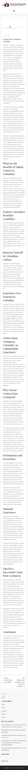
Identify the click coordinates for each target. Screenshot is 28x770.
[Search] (3, 697)
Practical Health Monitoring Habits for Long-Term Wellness (13, 749)
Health (3, 707)
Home (3, 704)
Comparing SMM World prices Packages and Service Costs (13, 736)
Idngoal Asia (4, 761)
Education (4, 711)
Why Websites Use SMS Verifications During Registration (13, 731)
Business (3, 714)
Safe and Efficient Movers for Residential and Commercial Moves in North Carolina (13, 726)
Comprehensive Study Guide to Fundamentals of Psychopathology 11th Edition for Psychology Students (13, 743)
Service (3, 717)
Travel (5, 670)
